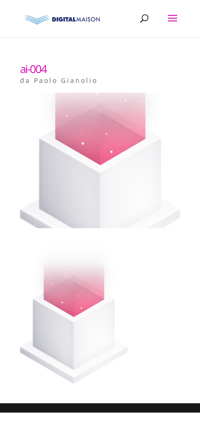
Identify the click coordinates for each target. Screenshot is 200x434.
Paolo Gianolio (66, 80)
